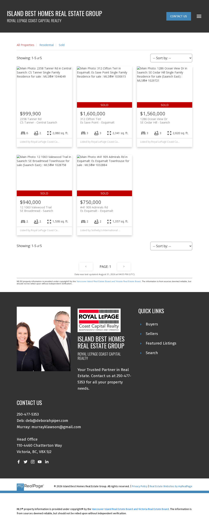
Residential (46, 45)
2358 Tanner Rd (38, 120)
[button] (178, 16)
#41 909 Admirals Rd (96, 209)
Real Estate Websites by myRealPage (171, 486)
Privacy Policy (139, 486)
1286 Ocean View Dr (155, 120)
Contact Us (178, 16)
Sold (61, 45)
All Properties (25, 45)
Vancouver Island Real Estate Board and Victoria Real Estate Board (109, 281)
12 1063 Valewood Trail (36, 209)
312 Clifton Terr (97, 120)
